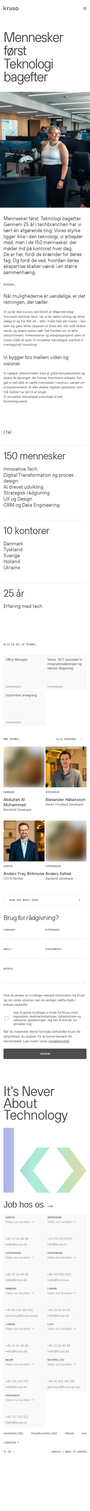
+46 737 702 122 (16, 1417)
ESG (84, 1433)
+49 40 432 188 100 (19, 1310)
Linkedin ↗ (11, 1442)
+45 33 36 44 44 (16, 1238)
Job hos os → (28, 1204)
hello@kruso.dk (16, 1244)
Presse (69, 1433)
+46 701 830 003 (59, 1274)
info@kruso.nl (56, 1244)
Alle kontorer (66, 739)
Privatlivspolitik (44, 1433)
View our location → (19, 1222)
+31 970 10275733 (59, 1238)
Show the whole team (45, 900)
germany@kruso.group (21, 1315)
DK (9, 1451)
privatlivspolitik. (59, 1041)
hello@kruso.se (58, 1280)
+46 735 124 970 (16, 1381)
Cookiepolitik (13, 1433)
